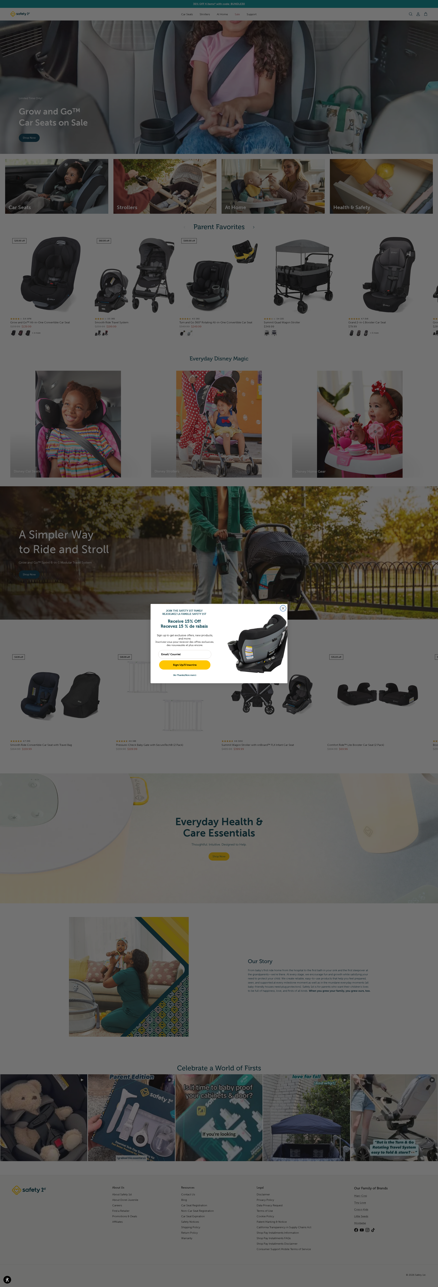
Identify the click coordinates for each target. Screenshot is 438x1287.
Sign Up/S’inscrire (185, 664)
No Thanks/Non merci (184, 675)
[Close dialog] (283, 608)
